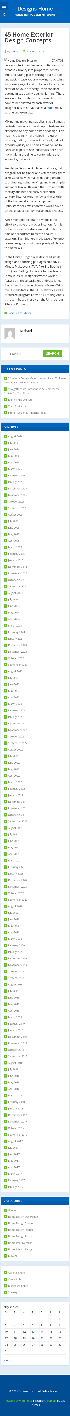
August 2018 (15, 1062)
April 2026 (14, 462)
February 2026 (16, 475)
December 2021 (17, 801)
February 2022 (16, 788)
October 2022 (16, 736)
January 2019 (15, 1030)
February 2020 (16, 945)
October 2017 (16, 1128)
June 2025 (14, 527)
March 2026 (15, 469)
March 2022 (15, 782)
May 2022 (14, 769)
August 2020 (15, 906)
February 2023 (16, 710)
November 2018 (17, 1043)
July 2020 (13, 912)
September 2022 (17, 743)
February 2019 (16, 1023)
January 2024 (15, 638)
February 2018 (16, 1102)
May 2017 (14, 1160)
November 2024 (17, 573)
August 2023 (15, 671)
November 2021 (17, 808)
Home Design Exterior (19, 313)
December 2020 (17, 880)
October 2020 (16, 893)
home (50, 108)
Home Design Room (20, 1236)
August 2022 (15, 749)
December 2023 (17, 645)
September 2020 (17, 899)
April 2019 (14, 1010)
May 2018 (14, 1082)
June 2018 (14, 1076)
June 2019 (14, 997)
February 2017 (16, 1180)
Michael (15, 51)
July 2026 (13, 443)
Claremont (50, 1400)
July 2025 (13, 521)
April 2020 (14, 932)
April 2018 (14, 1089)
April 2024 (14, 619)
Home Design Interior (20, 1229)
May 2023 (14, 691)
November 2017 (17, 1121)
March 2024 (15, 625)
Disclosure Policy (18, 1285)
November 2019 (17, 965)
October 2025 (16, 501)
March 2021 (15, 860)
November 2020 (17, 886)
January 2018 (15, 1108)
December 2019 (17, 958)
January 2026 (15, 482)
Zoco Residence (17, 406)
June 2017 (14, 1154)
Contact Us (14, 1279)
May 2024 (14, 612)
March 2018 (15, 1095)
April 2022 (14, 775)
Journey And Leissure (20, 399)
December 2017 (17, 1115)
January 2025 (15, 560)
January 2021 (15, 873)
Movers (12, 1256)
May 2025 (14, 534)
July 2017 (13, 1147)
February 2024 (16, 632)
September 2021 (17, 821)
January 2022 (15, 795)
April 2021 (14, 854)
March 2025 (15, 547)
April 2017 (14, 1167)
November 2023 (17, 651)
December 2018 (17, 1036)
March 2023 (15, 704)
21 (42, 1338)
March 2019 (15, 1017)
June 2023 (14, 684)
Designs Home (35, 8)
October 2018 (16, 1049)
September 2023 (17, 664)
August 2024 (15, 593)
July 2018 (13, 1069)
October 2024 (16, 580)
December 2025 (17, 488)
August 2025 (15, 514)
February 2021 (16, 867)
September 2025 (17, 508)
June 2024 (14, 606)
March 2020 (15, 938)
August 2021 (15, 828)
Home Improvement (20, 1243)
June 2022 (14, 762)
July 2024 (13, 599)
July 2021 (13, 834)
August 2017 (15, 1141)
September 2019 (17, 978)
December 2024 (17, 567)
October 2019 (16, 971)
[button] (4, 14)
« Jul (6, 1360)
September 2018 (17, 1056)
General (12, 1210)
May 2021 (14, 847)
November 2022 (17, 730)
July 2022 (13, 756)
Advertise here (16, 1272)
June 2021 (14, 841)
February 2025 (16, 553)
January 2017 (15, 1186)
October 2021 (16, 814)
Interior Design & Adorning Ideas (27, 412)
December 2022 (17, 723)
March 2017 (15, 1173)
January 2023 (15, 717)
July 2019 (13, 991)
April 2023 (14, 697)
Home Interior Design (20, 1249)
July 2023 (13, 677)
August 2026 (15, 436)
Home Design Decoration (23, 1216)
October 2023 (16, 658)
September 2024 (17, 586)
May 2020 (14, 925)
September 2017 (17, 1134)
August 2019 (15, 984)
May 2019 (14, 1004)
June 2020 (14, 919)
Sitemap (13, 1292)
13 (33, 1331)
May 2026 (14, 456)
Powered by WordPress (18, 1400)
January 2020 (15, 952)
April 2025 (14, 540)
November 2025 (17, 495)
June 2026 (14, 449)
